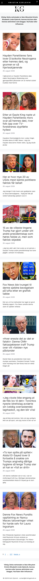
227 (11, 554)
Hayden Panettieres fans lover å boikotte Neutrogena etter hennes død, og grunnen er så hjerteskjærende (19, 61)
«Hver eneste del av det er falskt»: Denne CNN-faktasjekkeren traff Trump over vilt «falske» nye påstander (18, 344)
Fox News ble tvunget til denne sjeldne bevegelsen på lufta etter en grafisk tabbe (18, 289)
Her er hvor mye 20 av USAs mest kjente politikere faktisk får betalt (19, 179)
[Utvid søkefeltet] (37, 3)
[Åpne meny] (2, 3)
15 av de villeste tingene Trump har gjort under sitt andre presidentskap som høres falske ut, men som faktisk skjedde (18, 233)
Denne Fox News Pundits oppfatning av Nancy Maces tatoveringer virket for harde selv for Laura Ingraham (18, 520)
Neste (17, 554)
